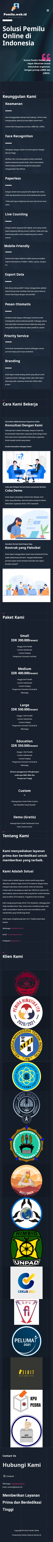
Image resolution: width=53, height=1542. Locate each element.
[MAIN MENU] (48, 10)
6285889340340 (18, 1484)
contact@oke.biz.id (14, 934)
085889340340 (17, 928)
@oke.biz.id (15, 941)
